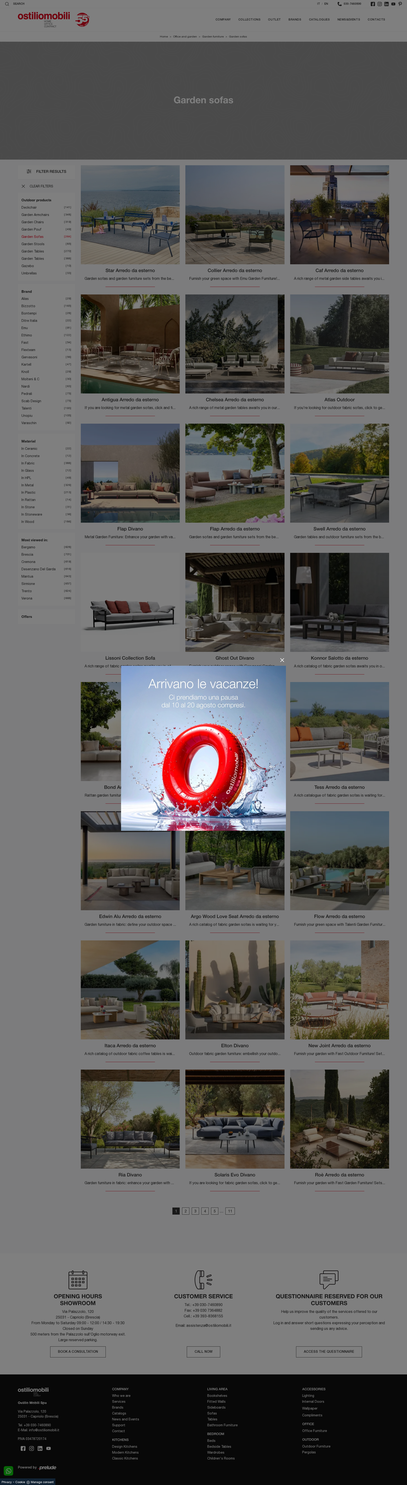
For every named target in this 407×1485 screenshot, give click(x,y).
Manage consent (42, 1482)
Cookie (20, 1482)
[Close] (282, 660)
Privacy (7, 1482)
